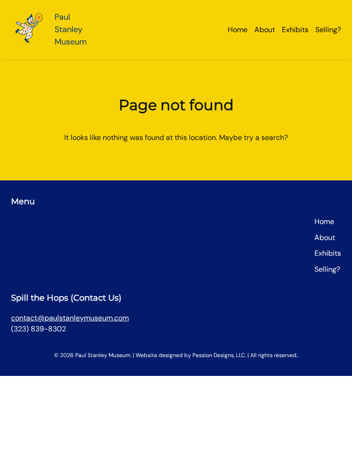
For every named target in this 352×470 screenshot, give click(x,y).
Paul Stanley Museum (71, 29)
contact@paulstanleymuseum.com (70, 318)
